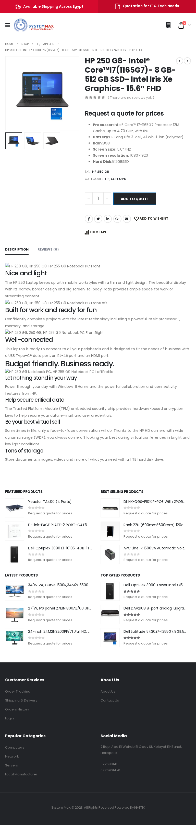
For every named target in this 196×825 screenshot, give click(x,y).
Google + (117, 219)
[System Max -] (30, 25)
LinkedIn (108, 219)
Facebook (89, 219)
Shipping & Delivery (21, 700)
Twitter (98, 219)
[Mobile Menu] (9, 25)
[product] (14, 507)
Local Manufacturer (21, 774)
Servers (11, 765)
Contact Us (110, 700)
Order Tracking (17, 691)
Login (9, 718)
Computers (14, 747)
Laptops (118, 179)
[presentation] (11, 93)
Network (12, 756)
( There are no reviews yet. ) (131, 97)
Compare (98, 232)
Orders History (17, 709)
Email (127, 219)
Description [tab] (17, 249)
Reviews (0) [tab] (48, 249)
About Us (108, 691)
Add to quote (135, 198)
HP (107, 179)
